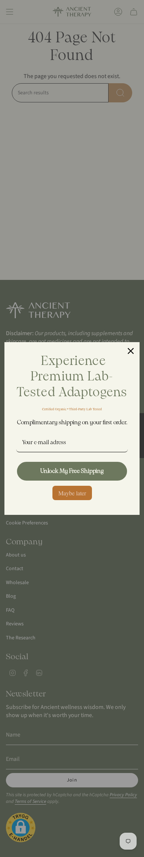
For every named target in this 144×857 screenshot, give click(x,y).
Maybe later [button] (72, 493)
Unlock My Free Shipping (72, 471)
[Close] (131, 351)
